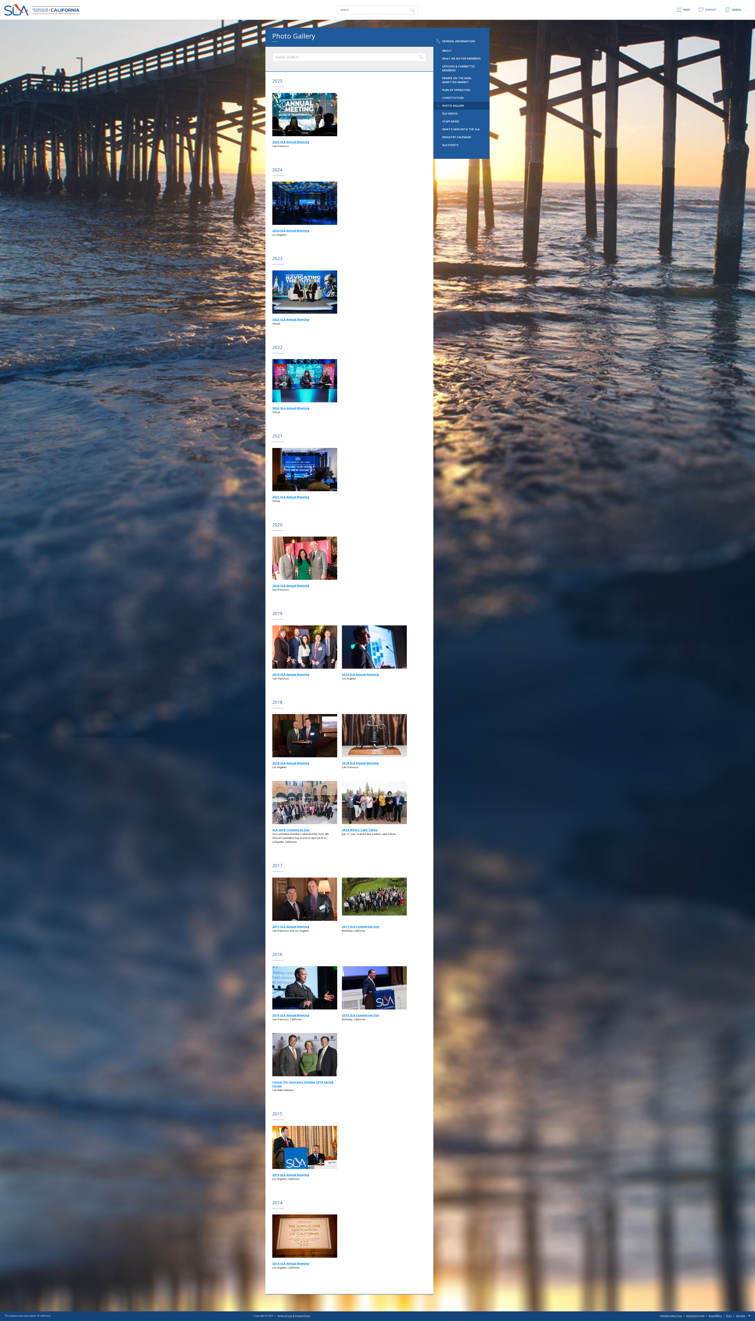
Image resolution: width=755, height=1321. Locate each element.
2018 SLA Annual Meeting (290, 763)
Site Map (740, 1315)
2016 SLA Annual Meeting (290, 1015)
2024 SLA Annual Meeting (290, 231)
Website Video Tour (671, 1315)
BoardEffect (715, 1315)
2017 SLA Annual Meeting (290, 926)
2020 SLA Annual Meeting (290, 585)
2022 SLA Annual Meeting (290, 408)
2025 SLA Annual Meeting (290, 142)
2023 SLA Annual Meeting (290, 319)
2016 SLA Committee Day (360, 1015)
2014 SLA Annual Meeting (290, 1263)
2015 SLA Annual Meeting (290, 1175)
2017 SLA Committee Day (360, 926)
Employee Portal (695, 1315)
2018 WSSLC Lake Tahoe (360, 830)
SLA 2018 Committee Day (291, 830)
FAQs (729, 1315)
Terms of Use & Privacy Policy (293, 1315)
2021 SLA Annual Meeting (290, 497)
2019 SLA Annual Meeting (290, 674)
